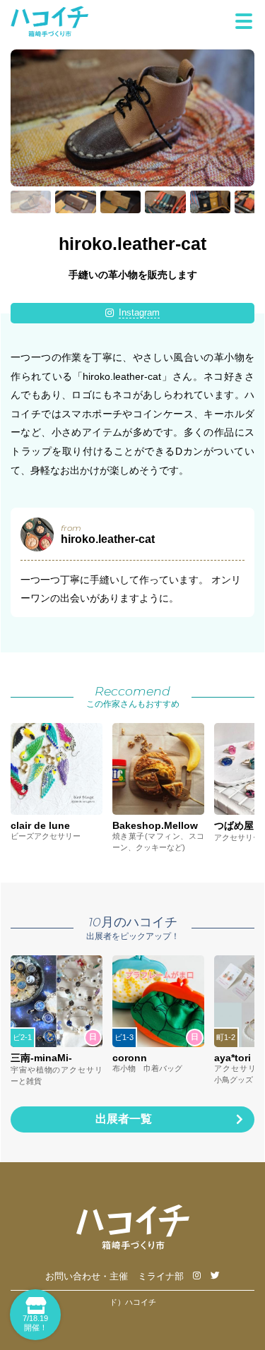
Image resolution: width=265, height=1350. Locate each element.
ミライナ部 (161, 1277)
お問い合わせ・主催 (86, 1277)
